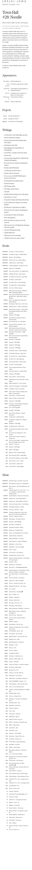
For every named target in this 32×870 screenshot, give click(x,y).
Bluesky (11, 28)
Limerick (6, 192)
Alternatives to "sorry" (10, 197)
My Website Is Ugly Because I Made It (15, 207)
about (5, 4)
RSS (7, 28)
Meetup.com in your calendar (12, 235)
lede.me (5, 116)
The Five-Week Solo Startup (12, 138)
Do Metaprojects (10, 217)
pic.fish (5, 118)
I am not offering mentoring (12, 230)
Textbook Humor (9, 183)
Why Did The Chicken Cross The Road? (17, 194)
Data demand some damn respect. (14, 181)
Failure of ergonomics (16, 101)
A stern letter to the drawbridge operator (16, 135)
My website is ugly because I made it (19, 84)
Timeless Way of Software (17, 97)
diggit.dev (4, 121)
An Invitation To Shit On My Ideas (14, 215)
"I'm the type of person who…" (13, 170)
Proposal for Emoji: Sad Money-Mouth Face (16, 200)
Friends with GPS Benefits (11, 168)
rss (18, 4)
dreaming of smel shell (10, 145)
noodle (13, 60)
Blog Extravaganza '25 (16, 81)
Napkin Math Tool (9, 233)
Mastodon (18, 28)
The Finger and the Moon (11, 189)
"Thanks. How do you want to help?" (14, 238)
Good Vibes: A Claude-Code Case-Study (15, 153)
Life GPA (8, 155)
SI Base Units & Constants (11, 173)
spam (12, 4)
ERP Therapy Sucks (9, 186)
